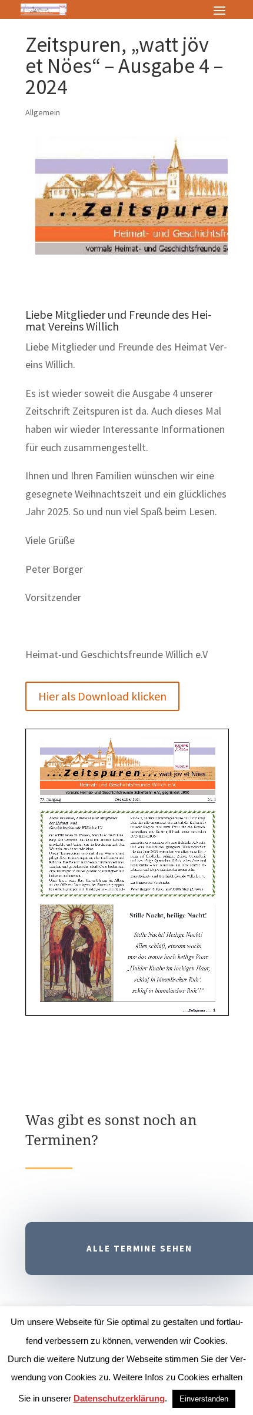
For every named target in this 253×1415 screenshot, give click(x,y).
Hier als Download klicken (102, 696)
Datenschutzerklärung (119, 1398)
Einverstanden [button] (203, 1398)
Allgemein (42, 112)
